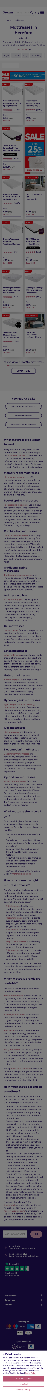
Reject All (23, 1384)
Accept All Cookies (23, 1378)
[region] (23, 1371)
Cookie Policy (30, 1373)
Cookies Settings (23, 1390)
